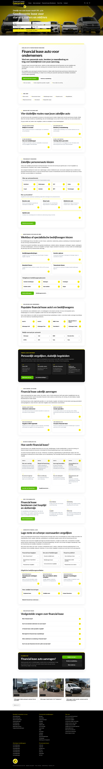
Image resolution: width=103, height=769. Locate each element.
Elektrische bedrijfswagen (17, 719)
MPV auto (41, 750)
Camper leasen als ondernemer (70, 731)
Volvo (74, 339)
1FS (53, 765)
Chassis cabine (41, 728)
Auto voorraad (36, 3)
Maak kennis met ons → (27, 377)
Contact (66, 3)
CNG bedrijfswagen (16, 724)
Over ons (67, 714)
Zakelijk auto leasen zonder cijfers (71, 723)
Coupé (29, 189)
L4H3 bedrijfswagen (16, 755)
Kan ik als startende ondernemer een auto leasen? (51, 623)
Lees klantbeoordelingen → (41, 377)
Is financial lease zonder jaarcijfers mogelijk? (51, 628)
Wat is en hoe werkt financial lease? (71, 716)
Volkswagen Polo (44, 326)
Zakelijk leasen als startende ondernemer (72, 726)
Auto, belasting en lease (72, 556)
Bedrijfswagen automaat (17, 726)
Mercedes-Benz (74, 335)
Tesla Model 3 (59, 326)
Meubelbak (41, 721)
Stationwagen (41, 753)
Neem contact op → (72, 664)
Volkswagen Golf (28, 326)
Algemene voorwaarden (30, 765)
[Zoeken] (85, 3)
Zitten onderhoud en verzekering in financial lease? (51, 638)
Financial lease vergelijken (30, 564)
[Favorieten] (89, 3)
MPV (58, 189)
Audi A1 (28, 321)
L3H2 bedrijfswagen (16, 750)
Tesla (59, 339)
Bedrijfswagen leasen (51, 560)
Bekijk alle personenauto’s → (28, 223)
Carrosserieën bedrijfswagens (46, 714)
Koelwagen (71, 281)
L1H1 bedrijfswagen (16, 745)
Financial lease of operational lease (30, 560)
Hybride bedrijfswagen (17, 721)
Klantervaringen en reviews (70, 733)
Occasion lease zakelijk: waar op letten (71, 721)
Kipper (71, 286)
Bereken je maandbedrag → (46, 78)
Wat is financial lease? (30, 556)
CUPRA (29, 339)
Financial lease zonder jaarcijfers (72, 560)
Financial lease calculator (69, 717)
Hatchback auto (42, 748)
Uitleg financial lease (27, 99)
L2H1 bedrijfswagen (16, 746)
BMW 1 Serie (59, 321)
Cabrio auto (41, 745)
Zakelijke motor (51, 593)
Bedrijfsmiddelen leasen (69, 728)
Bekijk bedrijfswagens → (27, 293)
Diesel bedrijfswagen (16, 716)
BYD (44, 339)
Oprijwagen (41, 733)
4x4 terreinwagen (42, 726)
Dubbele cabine (32, 286)
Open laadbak (51, 286)
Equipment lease (31, 593)
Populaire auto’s (59, 96)
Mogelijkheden (69, 96)
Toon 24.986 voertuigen (31, 30)
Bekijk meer (16, 705)
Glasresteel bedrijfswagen (43, 736)
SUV (58, 184)
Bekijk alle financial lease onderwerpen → (31, 599)
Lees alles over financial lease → (29, 488)
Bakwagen (51, 281)
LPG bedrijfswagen (16, 723)
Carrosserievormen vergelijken (51, 563)
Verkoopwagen (41, 738)
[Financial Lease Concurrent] (19, 4)
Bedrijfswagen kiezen (48, 96)
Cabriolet (44, 189)
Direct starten (25, 96)
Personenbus (41, 731)
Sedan (73, 184)
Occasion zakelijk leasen (51, 556)
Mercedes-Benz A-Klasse (75, 321)
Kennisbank (37, 99)
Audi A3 (44, 321)
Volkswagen (29, 335)
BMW (59, 335)
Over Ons (59, 3)
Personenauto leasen (44, 743)
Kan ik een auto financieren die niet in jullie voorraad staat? (51, 643)
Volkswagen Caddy (75, 326)
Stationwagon (44, 184)
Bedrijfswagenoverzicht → (41, 293)
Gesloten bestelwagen (32, 281)
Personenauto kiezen (36, 96)
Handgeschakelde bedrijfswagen (18, 728)
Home (30, 3)
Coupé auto (41, 746)
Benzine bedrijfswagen (17, 717)
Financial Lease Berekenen (49, 3)
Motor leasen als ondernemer (70, 729)
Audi (44, 335)
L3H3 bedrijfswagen (16, 751)
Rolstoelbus (41, 734)
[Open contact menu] (87, 3)
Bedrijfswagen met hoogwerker (44, 739)
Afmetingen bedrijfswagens (19, 743)
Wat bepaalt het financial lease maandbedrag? (51, 633)
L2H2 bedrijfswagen (16, 748)
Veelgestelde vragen (47, 99)
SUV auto (40, 755)
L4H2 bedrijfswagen (16, 753)
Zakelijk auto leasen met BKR (70, 724)
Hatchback (29, 184)
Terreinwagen (73, 189)
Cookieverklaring (45, 765)
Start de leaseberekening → (28, 518)
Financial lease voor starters (72, 564)
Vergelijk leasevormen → (44, 488)
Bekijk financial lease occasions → (30, 78)
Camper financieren (71, 593)
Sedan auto (41, 751)
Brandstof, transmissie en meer (20, 714)
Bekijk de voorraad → (72, 657)
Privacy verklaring (38, 765)
